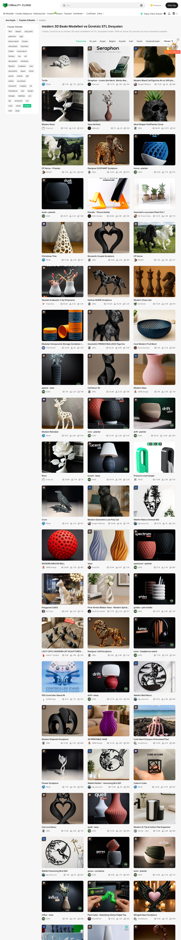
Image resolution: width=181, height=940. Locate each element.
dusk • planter (48, 212)
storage (11, 96)
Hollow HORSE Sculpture (100, 300)
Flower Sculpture (50, 783)
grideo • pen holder (143, 607)
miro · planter (94, 432)
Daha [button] (99, 13)
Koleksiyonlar (39, 13)
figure (23, 71)
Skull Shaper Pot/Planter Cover (149, 124)
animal (19, 76)
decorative (13, 71)
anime (11, 76)
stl (31, 86)
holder (11, 51)
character (12, 86)
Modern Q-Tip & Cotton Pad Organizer (152, 827)
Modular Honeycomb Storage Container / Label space (62, 344)
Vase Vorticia (94, 124)
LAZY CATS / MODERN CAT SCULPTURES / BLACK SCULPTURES (62, 651)
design (30, 91)
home (31, 71)
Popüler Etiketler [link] (27, 20)
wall (10, 111)
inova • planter (141, 168)
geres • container (96, 871)
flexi (10, 31)
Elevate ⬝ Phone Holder (99, 212)
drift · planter (140, 432)
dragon (18, 31)
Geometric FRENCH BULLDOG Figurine (106, 344)
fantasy (11, 56)
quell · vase (93, 827)
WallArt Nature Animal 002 (146, 519)
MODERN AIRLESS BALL (53, 563)
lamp (17, 111)
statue (11, 81)
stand (18, 106)
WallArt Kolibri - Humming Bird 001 (104, 783)
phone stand (13, 41)
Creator (50, 13)
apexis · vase (48, 388)
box (22, 91)
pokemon (12, 36)
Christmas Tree (49, 256)
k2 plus (25, 41)
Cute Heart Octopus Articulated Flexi (151, 739)
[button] (175, 13)
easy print (29, 31)
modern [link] (42, 20)
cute (31, 66)
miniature (24, 61)
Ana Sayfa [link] (10, 20)
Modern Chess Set (142, 300)
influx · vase (47, 915)
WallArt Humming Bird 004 (54, 871)
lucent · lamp (94, 475)
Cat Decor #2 (94, 388)
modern (27, 106)
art (25, 56)
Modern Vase (140, 388)
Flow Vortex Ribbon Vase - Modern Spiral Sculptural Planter (107, 607)
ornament (18, 101)
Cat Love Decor (49, 827)
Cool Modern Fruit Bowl (145, 344)
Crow (44, 519)
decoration (13, 61)
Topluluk (68, 13)
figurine (11, 66)
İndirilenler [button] (78, 13)
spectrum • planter (143, 563)
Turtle (44, 80)
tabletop (21, 96)
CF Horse (138, 256)
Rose (44, 475)
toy (19, 56)
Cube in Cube (140, 783)
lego (21, 36)
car (29, 96)
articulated (13, 46)
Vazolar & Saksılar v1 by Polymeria (58, 300)
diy (10, 101)
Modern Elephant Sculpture (55, 739)
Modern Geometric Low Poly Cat (103, 519)
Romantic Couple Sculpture (101, 256)
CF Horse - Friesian (51, 168)
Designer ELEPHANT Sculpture (102, 168)
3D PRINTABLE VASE (97, 739)
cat (27, 101)
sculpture (22, 66)
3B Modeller (8, 13)
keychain (24, 46)
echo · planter (140, 871)
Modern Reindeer (50, 432)
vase (10, 106)
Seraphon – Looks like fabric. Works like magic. (107, 80)
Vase (90, 563)
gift (27, 76)
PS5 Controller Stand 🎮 (53, 695)
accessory (21, 81)
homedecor (13, 91)
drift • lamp (93, 695)
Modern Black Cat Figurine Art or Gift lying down (154, 80)
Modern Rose (48, 124)
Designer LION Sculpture (100, 651)
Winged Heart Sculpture (145, 915)
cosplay (23, 86)
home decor (22, 51)
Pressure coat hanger (144, 475)
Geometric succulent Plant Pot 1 (149, 212)
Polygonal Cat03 (50, 607)
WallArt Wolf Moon (143, 695)
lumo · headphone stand (145, 651)
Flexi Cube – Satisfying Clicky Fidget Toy (107, 915)
